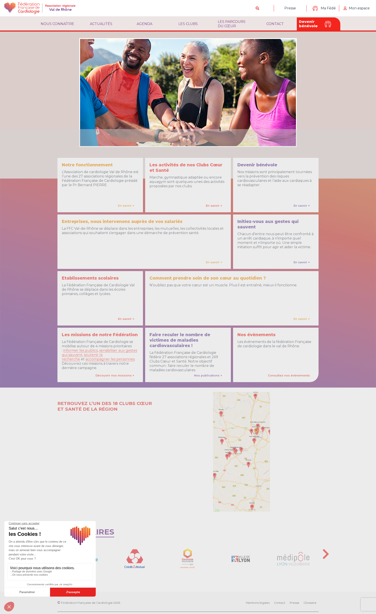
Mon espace (359, 8)
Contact (275, 24)
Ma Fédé (328, 8)
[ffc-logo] (43, 8)
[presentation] (326, 554)
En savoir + (126, 205)
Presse (290, 8)
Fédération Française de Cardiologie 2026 (90, 602)
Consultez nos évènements (289, 375)
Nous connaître (57, 24)
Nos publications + (208, 375)
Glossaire (310, 602)
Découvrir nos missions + (115, 375)
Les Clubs (188, 24)
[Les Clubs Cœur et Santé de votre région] (241, 452)
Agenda (144, 24)
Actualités (101, 24)
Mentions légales (258, 602)
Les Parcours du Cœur (231, 24)
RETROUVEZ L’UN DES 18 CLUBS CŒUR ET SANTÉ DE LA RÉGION (104, 406)
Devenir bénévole (308, 24)
